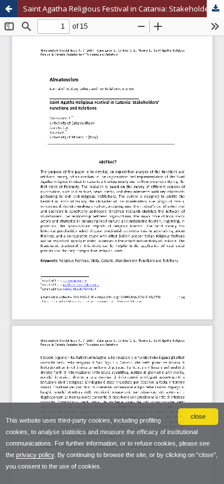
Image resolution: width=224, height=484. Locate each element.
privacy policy (35, 454)
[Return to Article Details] (8, 8)
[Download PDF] (215, 8)
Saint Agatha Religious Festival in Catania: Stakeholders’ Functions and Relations (123, 8)
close (198, 416)
